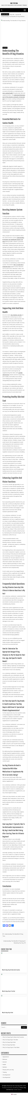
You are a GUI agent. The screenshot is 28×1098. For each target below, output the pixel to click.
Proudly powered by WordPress (10, 1087)
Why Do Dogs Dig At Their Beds (11, 1047)
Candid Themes (17, 1089)
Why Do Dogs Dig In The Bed (8, 991)
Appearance (6, 1056)
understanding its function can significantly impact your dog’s (13, 239)
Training (5, 1072)
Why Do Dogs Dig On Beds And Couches (11, 970)
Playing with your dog (8, 1069)
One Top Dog (14, 3)
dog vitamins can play (16, 315)
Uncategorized (6, 1074)
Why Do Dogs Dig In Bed (7, 1012)
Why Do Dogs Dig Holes (9, 1045)
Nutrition (5, 1067)
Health (4, 1064)
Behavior (5, 1059)
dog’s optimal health (8, 93)
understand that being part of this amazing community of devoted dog (14, 97)
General (5, 47)
